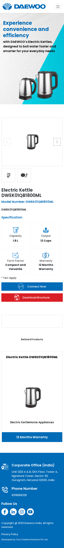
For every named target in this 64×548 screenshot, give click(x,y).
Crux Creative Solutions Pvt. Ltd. (32, 539)
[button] (57, 142)
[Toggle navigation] (57, 6)
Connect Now (36, 287)
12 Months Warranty (32, 437)
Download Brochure (36, 298)
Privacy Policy (9, 534)
